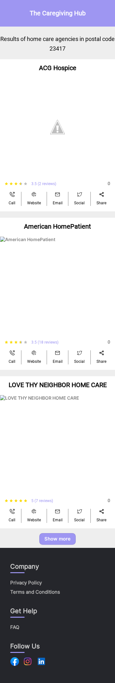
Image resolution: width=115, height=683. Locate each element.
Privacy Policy (26, 583)
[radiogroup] (18, 183)
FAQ (14, 627)
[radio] (6, 183)
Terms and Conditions (35, 592)
